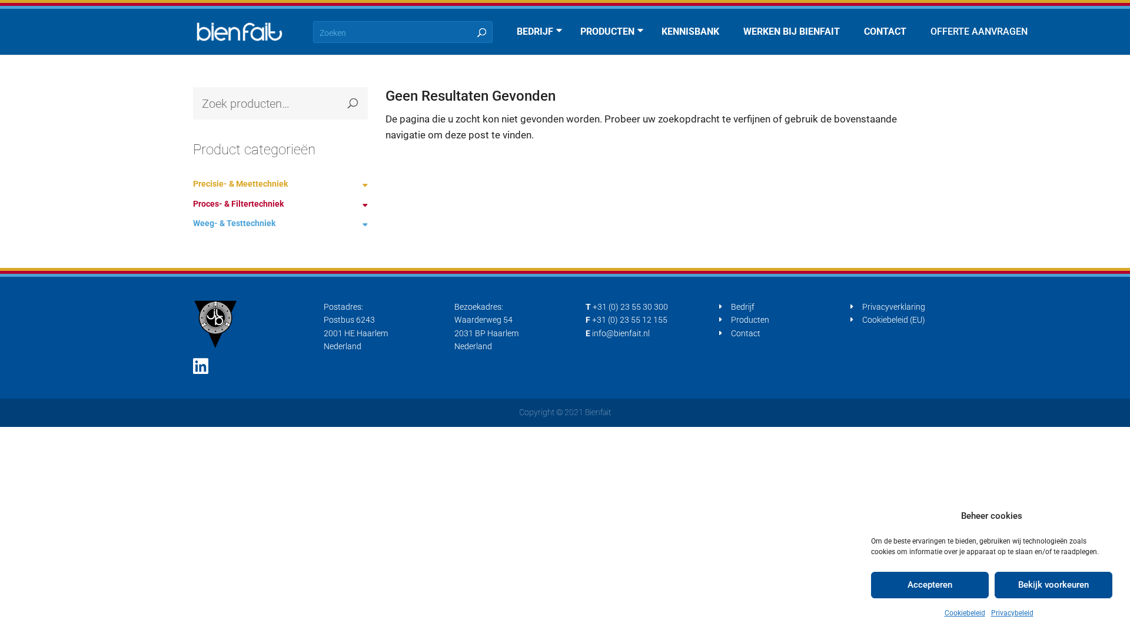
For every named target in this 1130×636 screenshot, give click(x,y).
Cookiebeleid (965, 613)
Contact (745, 333)
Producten (750, 319)
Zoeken (353, 103)
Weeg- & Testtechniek (234, 223)
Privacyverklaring (893, 307)
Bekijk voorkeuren (1053, 584)
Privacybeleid (1012, 613)
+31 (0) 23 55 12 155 (629, 319)
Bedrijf (743, 307)
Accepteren (930, 584)
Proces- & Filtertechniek (238, 203)
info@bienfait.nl (621, 333)
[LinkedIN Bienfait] (200, 366)
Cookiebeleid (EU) (893, 319)
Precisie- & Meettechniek (240, 183)
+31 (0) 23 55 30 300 (630, 307)
